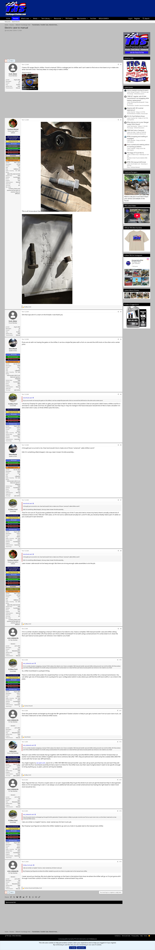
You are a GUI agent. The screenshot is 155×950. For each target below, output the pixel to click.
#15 (120, 861)
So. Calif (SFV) (16, 769)
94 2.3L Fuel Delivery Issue (136, 116)
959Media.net (93, 939)
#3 (120, 311)
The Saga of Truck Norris (135, 153)
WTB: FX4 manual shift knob (136, 162)
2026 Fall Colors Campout (135, 130)
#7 (120, 500)
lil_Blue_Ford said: (27, 865)
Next (11, 61)
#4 (120, 339)
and (33, 888)
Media (35, 18)
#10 (120, 660)
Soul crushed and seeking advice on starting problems (138, 146)
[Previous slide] (126, 295)
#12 (120, 742)
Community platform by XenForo (73, 939)
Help (141, 936)
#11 (120, 710)
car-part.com (40, 763)
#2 (120, 120)
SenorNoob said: (27, 398)
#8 (120, 551)
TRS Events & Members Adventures (136, 134)
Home (8, 18)
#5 (120, 394)
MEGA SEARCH (104, 18)
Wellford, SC (17, 169)
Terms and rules (126, 936)
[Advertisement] (63, 44)
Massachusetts (16, 651)
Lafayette (17, 370)
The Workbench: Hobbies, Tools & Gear (137, 113)
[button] (30, 18)
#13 (120, 780)
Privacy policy (135, 936)
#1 (120, 64)
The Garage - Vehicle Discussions (135, 94)
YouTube (93, 18)
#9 (120, 628)
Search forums (16, 21)
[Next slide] (146, 295)
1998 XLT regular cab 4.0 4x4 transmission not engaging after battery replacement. (138, 98)
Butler (18, 431)
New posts (7, 21)
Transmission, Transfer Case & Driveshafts (138, 105)
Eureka (18, 84)
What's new (25, 18)
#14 (120, 811)
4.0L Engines (130, 150)
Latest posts (128, 87)
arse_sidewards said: (28, 663)
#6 (120, 445)
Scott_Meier (9, 30)
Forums (15, 18)
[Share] (118, 64)
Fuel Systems (130, 119)
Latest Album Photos (131, 290)
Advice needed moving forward (137, 90)
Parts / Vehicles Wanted (133, 167)
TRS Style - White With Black (13, 936)
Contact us (117, 936)
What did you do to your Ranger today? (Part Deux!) (138, 123)
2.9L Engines (130, 142)
